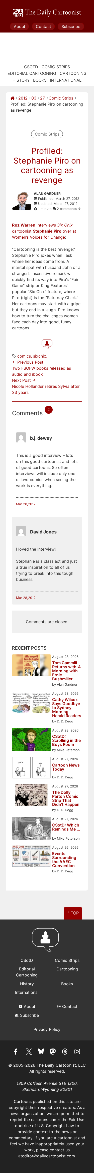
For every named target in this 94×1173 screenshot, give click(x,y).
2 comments (67, 209)
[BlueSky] (41, 1052)
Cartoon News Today (66, 767)
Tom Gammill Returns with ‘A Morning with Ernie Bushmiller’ (66, 671)
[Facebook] (17, 1052)
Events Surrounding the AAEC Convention (64, 859)
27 (42, 98)
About (19, 26)
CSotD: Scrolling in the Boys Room (66, 740)
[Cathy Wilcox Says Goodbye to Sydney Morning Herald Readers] (31, 703)
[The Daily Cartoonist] (47, 13)
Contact (43, 26)
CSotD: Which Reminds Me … (66, 827)
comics (24, 356)
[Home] (13, 98)
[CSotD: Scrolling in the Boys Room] (31, 740)
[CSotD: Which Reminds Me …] (31, 829)
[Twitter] (29, 1052)
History (21, 80)
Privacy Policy (47, 1029)
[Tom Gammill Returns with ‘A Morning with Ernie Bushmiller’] (31, 666)
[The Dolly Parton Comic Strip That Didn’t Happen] (31, 795)
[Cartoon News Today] (31, 768)
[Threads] (65, 1052)
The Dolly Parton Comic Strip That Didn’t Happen (65, 798)
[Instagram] (77, 1052)
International (65, 80)
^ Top (73, 912)
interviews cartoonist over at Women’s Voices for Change (44, 231)
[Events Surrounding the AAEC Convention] (31, 857)
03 (33, 98)
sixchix (39, 356)
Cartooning (73, 73)
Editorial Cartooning (32, 73)
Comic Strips (56, 66)
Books (40, 80)
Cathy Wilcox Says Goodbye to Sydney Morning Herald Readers (66, 708)
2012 (23, 98)
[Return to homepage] (47, 942)
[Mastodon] (53, 1052)
